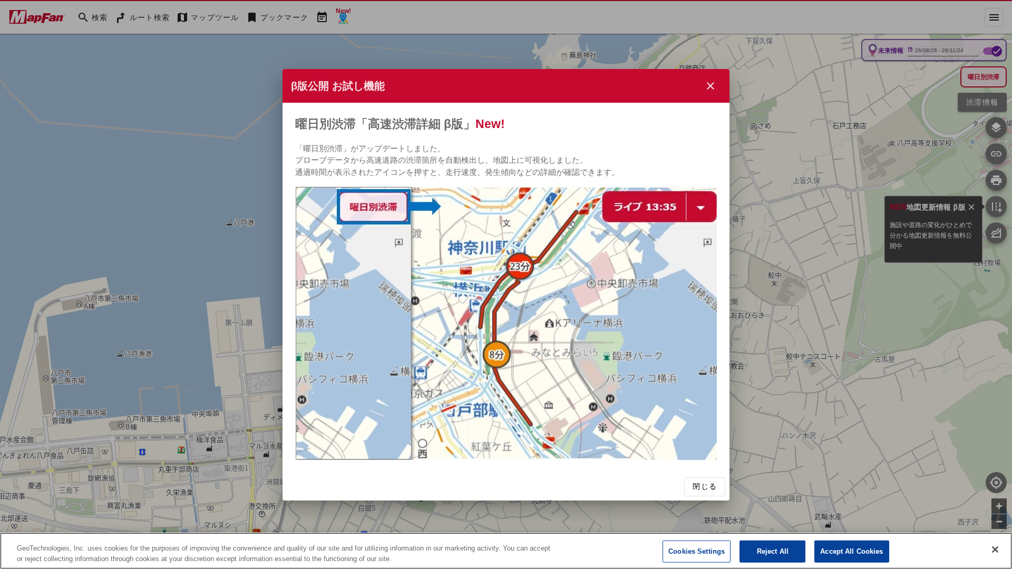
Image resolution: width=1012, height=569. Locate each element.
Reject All (773, 551)
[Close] (995, 549)
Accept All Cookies (851, 551)
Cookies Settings (696, 551)
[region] (506, 551)
